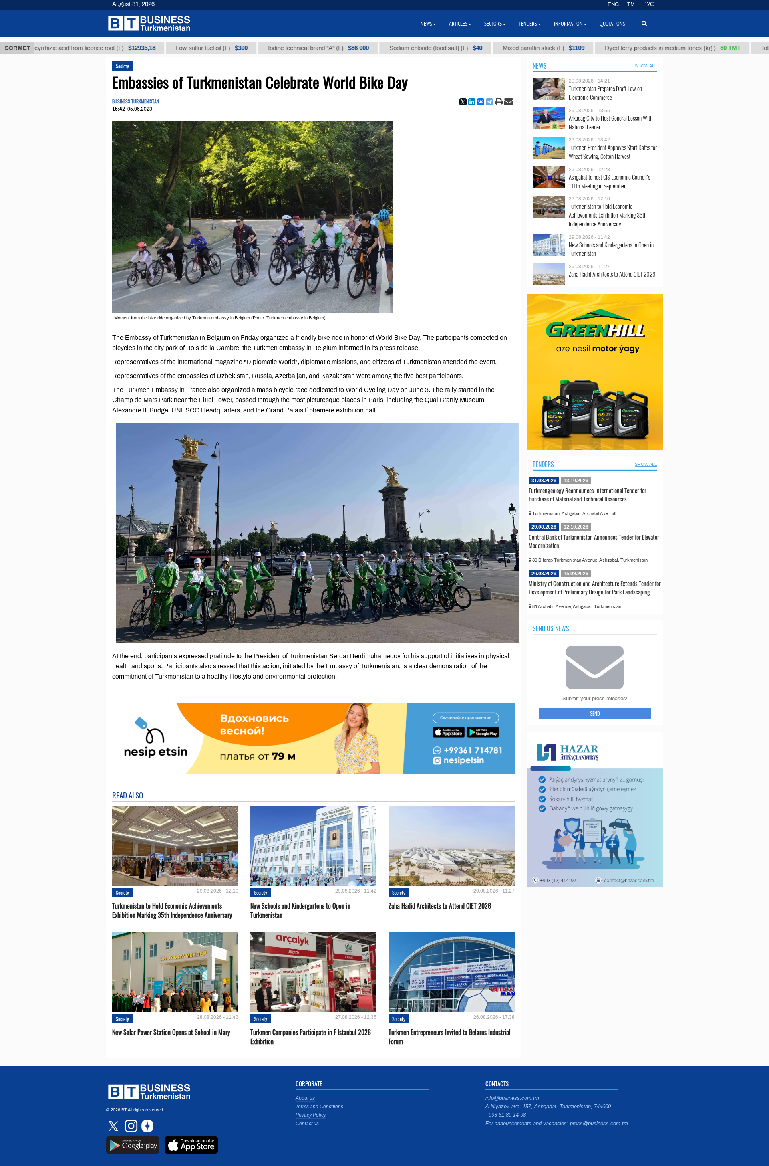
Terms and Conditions (319, 1106)
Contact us (307, 1123)
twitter (114, 1126)
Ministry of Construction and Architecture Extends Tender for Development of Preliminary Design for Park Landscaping (595, 587)
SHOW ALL (646, 65)
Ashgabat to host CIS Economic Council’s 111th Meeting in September (609, 181)
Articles (458, 23)
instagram (130, 1126)
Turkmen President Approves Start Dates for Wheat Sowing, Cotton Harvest (613, 151)
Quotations (612, 23)
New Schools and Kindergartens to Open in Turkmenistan (300, 910)
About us (305, 1098)
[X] (463, 101)
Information (568, 23)
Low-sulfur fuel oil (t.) (169, 48)
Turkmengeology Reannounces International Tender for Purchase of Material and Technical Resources (587, 494)
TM (631, 4)
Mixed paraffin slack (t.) (501, 48)
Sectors (493, 23)
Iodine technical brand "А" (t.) (275, 48)
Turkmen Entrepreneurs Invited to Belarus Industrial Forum (450, 1037)
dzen (146, 1126)
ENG (613, 4)
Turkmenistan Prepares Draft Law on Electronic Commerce (605, 92)
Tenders (543, 464)
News (540, 66)
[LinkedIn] (471, 101)
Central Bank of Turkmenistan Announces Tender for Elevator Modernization (594, 541)
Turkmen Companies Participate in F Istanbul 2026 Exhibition (310, 1037)
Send (595, 713)
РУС (648, 4)
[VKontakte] (480, 101)
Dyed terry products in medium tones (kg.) (630, 48)
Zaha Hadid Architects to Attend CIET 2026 (440, 906)
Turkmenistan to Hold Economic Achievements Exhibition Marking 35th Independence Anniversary (172, 910)
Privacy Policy (311, 1115)
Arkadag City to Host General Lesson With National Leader (610, 122)
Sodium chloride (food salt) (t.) (392, 48)
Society (122, 66)
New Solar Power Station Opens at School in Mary (171, 1032)
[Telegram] (489, 101)
